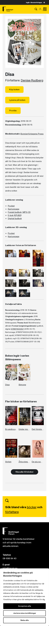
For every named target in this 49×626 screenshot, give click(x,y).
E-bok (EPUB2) (14, 215)
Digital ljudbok (15, 218)
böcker (31, 507)
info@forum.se (10, 568)
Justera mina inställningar (24, 613)
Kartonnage (13, 209)
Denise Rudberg (32, 80)
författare (12, 512)
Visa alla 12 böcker (24, 471)
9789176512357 (17, 329)
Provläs (13, 110)
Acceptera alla (24, 606)
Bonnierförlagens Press (32, 133)
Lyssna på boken (17, 100)
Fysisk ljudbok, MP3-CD (19, 212)
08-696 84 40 (9, 558)
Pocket (11, 205)
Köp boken (14, 89)
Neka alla (25, 620)
